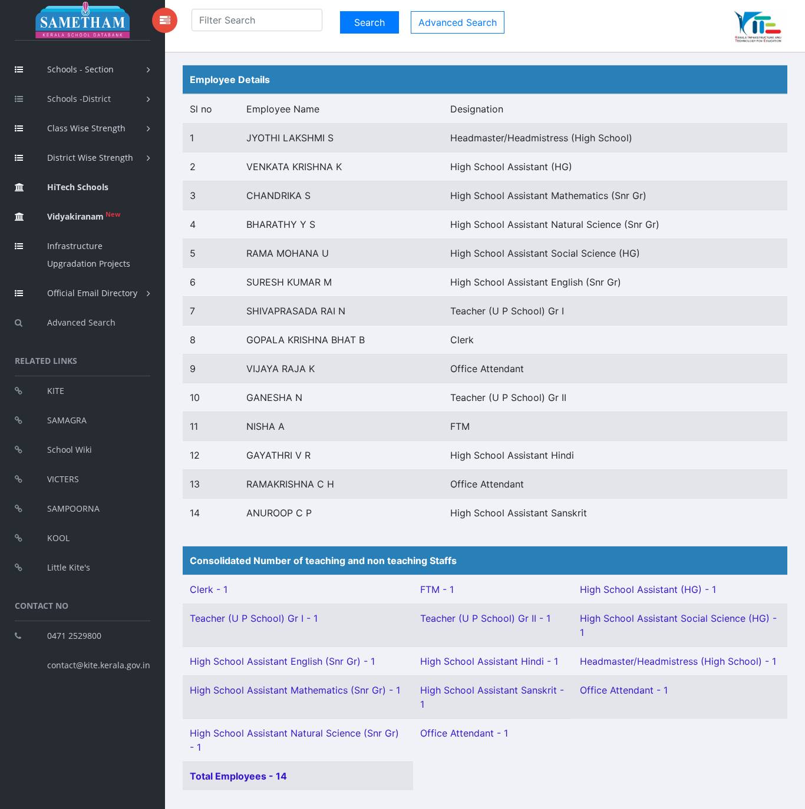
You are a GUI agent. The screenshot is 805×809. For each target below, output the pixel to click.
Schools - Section (80, 69)
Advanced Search (81, 322)
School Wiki (69, 449)
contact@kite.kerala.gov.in (98, 665)
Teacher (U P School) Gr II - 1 (485, 618)
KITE (55, 390)
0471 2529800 (74, 635)
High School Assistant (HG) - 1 (648, 589)
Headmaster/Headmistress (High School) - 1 (678, 661)
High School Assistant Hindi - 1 (489, 661)
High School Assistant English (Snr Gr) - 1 (282, 661)
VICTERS (63, 479)
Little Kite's (68, 567)
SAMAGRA (67, 420)
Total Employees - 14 (238, 776)
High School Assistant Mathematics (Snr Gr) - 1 (295, 690)
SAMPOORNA (73, 508)
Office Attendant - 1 (624, 690)
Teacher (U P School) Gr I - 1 (254, 618)
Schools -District (79, 98)
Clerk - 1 (208, 589)
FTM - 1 (437, 589)
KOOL (58, 537)
